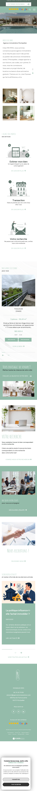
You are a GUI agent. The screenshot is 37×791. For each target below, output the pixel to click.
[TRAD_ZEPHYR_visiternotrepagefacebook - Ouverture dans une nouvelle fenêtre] (13, 711)
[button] (8, 355)
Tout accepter (16, 784)
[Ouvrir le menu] (34, 9)
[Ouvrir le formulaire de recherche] (30, 10)
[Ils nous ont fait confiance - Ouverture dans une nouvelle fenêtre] (17, 723)
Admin (9, 734)
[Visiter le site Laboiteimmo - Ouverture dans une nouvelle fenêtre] (19, 737)
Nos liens (14, 734)
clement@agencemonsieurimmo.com (18, 695)
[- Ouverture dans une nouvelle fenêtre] (18, 675)
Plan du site (17, 732)
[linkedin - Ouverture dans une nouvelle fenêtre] (23, 711)
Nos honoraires (10, 732)
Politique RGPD (21, 734)
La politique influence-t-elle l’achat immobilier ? (18, 612)
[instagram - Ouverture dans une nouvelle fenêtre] (18, 711)
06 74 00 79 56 (18, 692)
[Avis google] (17, 10)
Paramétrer (16, 779)
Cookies (27, 734)
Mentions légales (25, 732)
